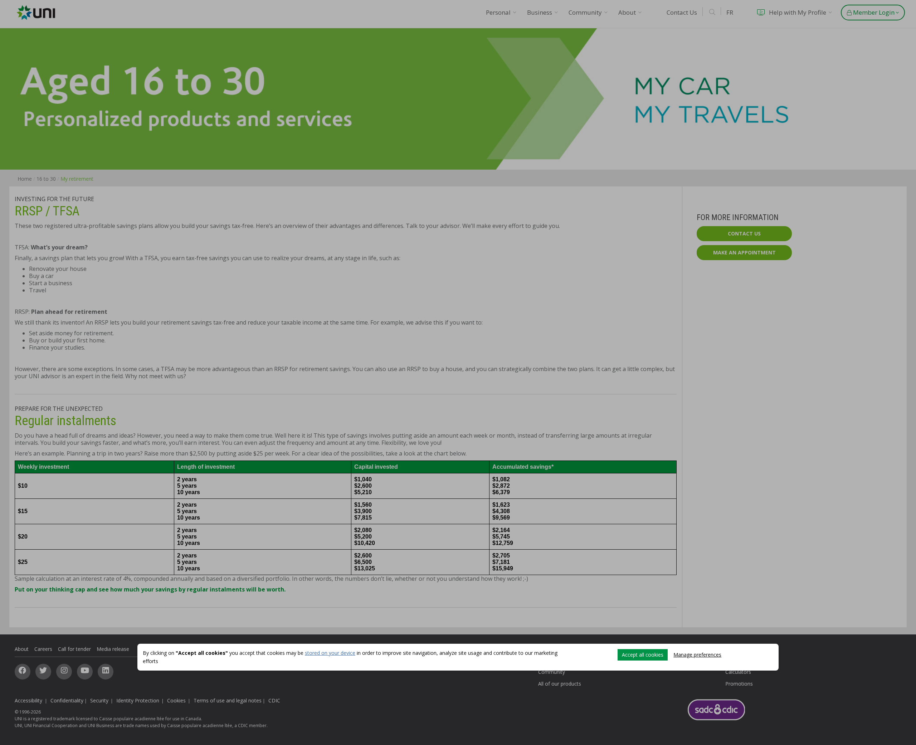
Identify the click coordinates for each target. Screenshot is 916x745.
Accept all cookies (642, 654)
